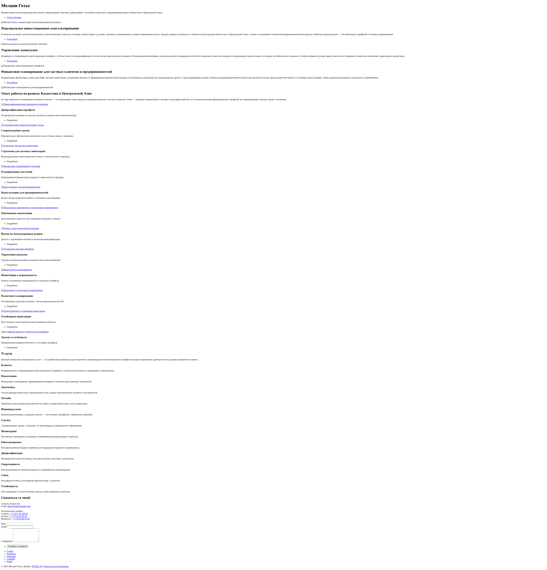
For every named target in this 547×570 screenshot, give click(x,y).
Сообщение (6, 541)
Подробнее (12, 39)
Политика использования (56, 566)
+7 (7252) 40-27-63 (21, 519)
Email (3, 527)
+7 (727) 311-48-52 (19, 513)
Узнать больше (14, 17)
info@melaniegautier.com (19, 506)
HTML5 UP (37, 566)
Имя (3, 524)
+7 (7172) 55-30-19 (18, 516)
